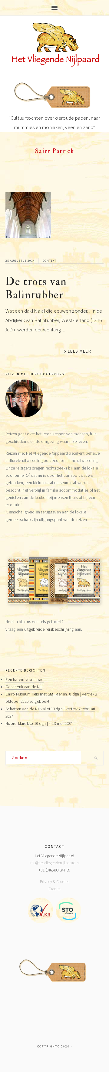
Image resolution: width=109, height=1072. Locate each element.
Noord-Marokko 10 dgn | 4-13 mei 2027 (38, 723)
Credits (54, 888)
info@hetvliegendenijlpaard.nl (54, 862)
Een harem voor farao (24, 679)
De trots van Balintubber (36, 288)
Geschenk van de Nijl (23, 686)
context (49, 261)
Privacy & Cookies (54, 881)
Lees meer (79, 351)
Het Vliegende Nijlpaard (54, 44)
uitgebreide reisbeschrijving (49, 629)
